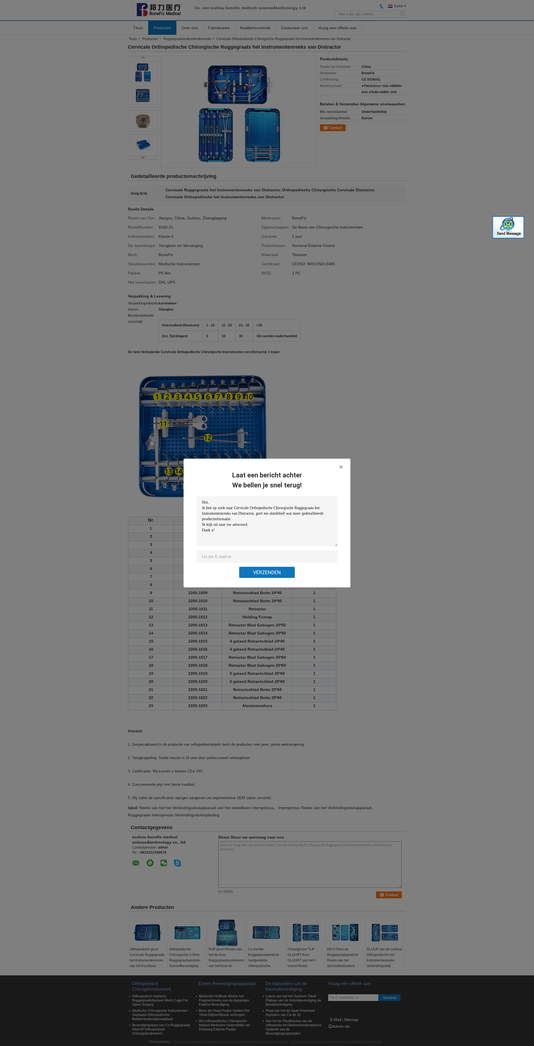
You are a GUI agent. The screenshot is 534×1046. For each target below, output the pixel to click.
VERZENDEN (267, 572)
